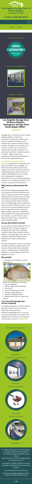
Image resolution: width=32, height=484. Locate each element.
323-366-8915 (21, 16)
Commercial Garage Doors (16, 66)
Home (12, 27)
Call (16, 481)
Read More (16, 354)
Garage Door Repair (16, 94)
